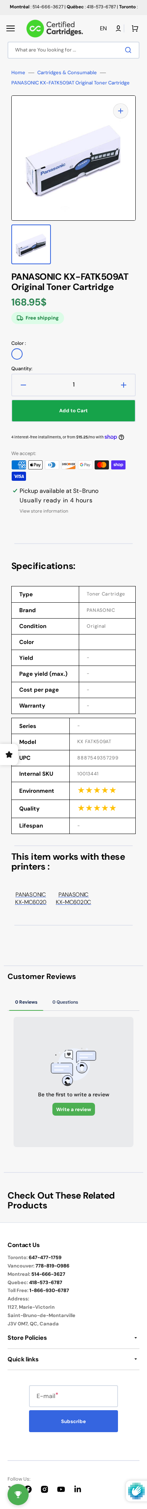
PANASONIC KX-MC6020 (30, 898)
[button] (10, 28)
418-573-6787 (45, 1282)
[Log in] (118, 28)
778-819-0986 (52, 1266)
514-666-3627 (48, 1274)
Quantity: (21, 369)
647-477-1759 (45, 1257)
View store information (44, 511)
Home (18, 73)
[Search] (129, 50)
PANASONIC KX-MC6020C (73, 898)
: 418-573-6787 (91, 7)
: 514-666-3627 (36, 7)
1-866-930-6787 (49, 1290)
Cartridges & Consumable (67, 73)
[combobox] (73, 50)
